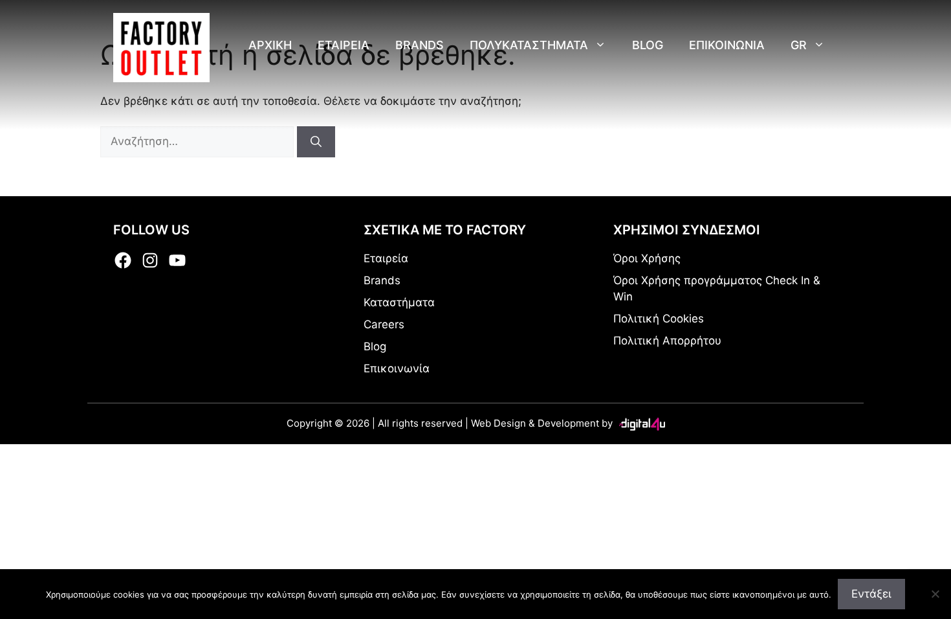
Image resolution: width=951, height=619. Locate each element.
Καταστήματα (399, 302)
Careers (384, 324)
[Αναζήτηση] (316, 141)
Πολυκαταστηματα (529, 45)
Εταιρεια (343, 45)
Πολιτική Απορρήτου (667, 340)
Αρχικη (270, 45)
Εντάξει (871, 593)
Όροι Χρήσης (647, 258)
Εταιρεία (386, 258)
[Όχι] (934, 593)
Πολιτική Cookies (658, 318)
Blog (647, 45)
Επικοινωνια (727, 45)
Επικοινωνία (397, 368)
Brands (419, 45)
